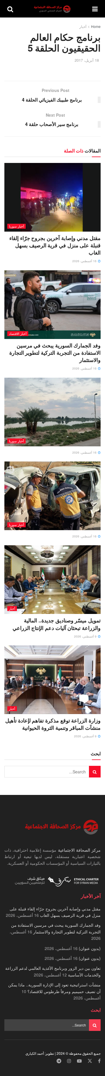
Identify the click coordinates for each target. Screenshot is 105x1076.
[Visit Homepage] (53, 9)
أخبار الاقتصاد (18, 333)
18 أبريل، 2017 (87, 60)
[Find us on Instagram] (69, 1061)
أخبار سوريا (16, 226)
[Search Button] (10, 8)
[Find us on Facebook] (99, 1061)
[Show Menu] (95, 8)
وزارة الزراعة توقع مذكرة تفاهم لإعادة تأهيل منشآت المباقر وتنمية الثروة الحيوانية (53, 724)
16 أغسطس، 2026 (84, 261)
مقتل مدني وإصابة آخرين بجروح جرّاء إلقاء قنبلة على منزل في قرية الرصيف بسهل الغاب (55, 245)
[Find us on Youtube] (79, 1061)
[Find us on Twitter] (90, 1061)
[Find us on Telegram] (59, 1061)
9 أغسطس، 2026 (85, 636)
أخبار (82, 26)
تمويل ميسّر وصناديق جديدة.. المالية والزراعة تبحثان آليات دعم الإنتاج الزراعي (57, 624)
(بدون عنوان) (90, 948)
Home (96, 26)
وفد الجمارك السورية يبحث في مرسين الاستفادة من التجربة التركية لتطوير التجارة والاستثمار (55, 353)
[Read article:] (52, 412)
